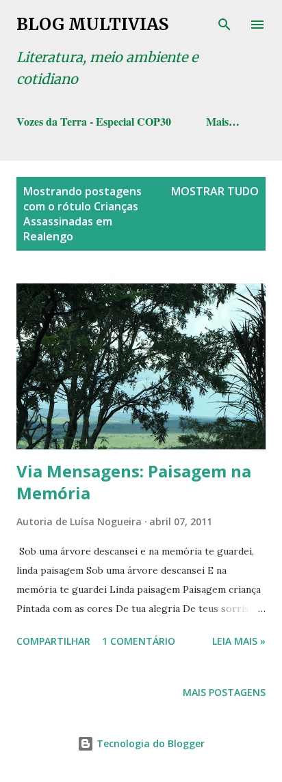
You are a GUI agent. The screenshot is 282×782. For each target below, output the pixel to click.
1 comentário (138, 640)
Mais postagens (224, 692)
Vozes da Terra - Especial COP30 (93, 121)
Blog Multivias (92, 24)
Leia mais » (239, 640)
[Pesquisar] (224, 24)
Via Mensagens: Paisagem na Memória (133, 482)
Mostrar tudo (215, 191)
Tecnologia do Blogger (149, 743)
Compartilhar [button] (53, 640)
